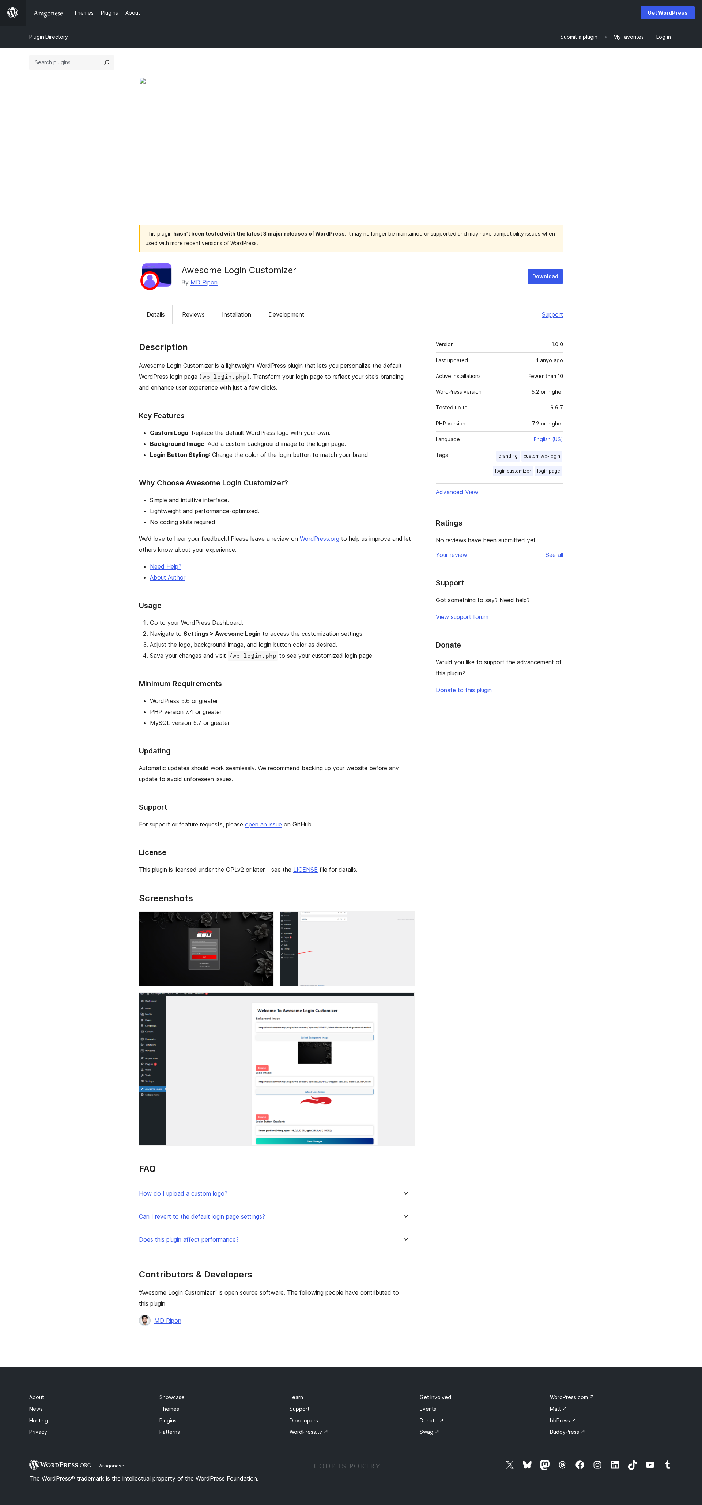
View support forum (462, 616)
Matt (558, 1409)
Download (545, 276)
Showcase (172, 1397)
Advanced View (457, 492)
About (36, 1397)
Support (552, 314)
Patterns (169, 1432)
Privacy (38, 1432)
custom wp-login (542, 456)
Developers (304, 1420)
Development (286, 314)
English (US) (548, 439)
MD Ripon (204, 282)
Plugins (168, 1420)
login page (548, 471)
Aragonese (111, 1465)
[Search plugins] (106, 62)
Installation (236, 314)
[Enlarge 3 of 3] (404, 1002)
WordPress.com (572, 1397)
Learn (296, 1397)
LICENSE (305, 869)
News (36, 1409)
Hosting (38, 1420)
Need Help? (165, 566)
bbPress (563, 1420)
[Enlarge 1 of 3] (264, 921)
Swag (429, 1432)
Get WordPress (668, 12)
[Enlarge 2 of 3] (404, 921)
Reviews (193, 314)
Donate (432, 1420)
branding (508, 456)
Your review (451, 554)
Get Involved (435, 1397)
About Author (167, 577)
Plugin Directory (48, 37)
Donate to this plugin (464, 690)
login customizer (513, 471)
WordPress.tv (309, 1432)
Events (428, 1409)
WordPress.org (319, 538)
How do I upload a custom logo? (183, 1193)
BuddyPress (567, 1432)
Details (156, 314)
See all (554, 554)
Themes (169, 1409)
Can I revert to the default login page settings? (202, 1216)
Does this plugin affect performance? (189, 1239)
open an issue (263, 824)
